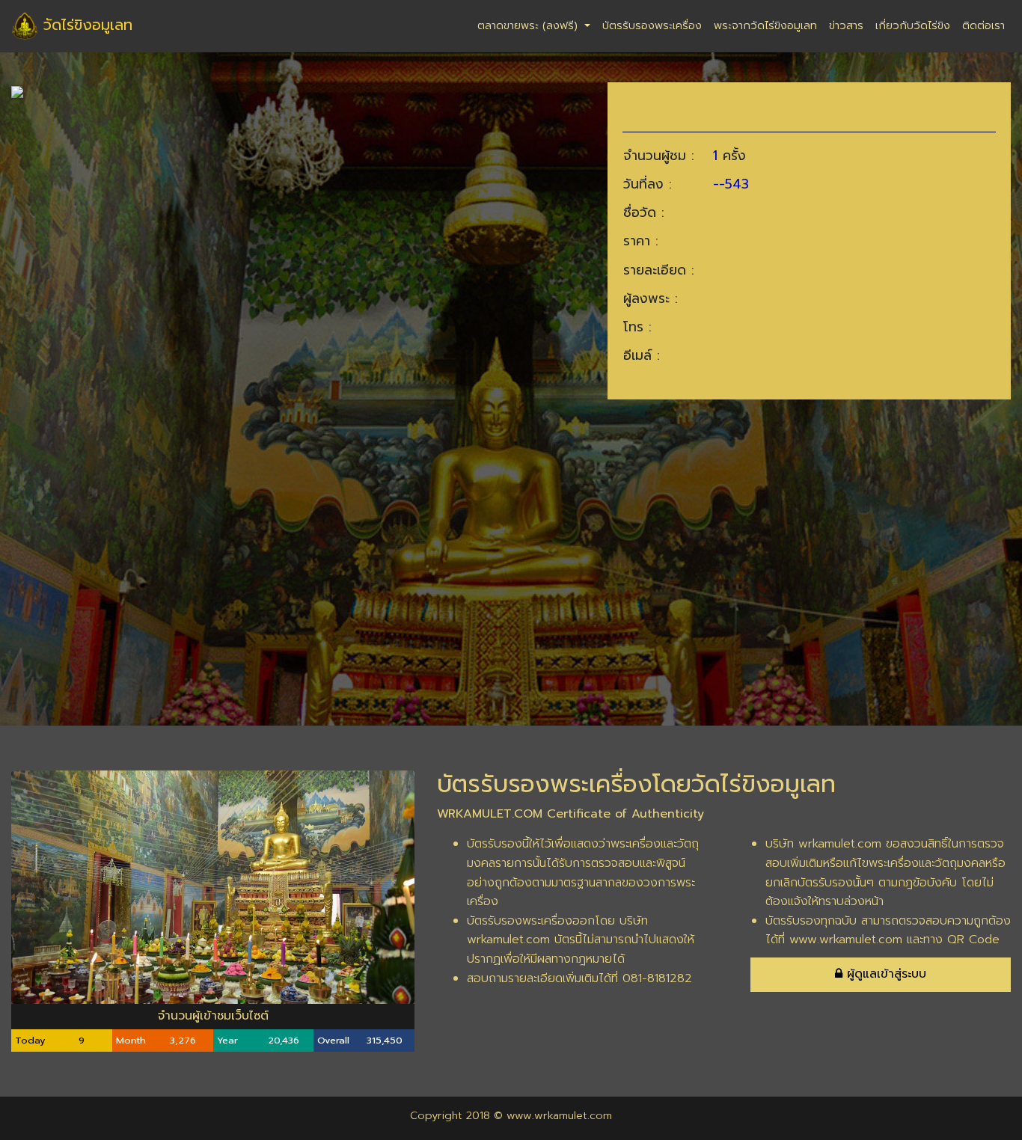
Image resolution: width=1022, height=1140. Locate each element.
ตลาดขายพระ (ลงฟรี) (529, 25)
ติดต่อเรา (983, 25)
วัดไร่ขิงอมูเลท (85, 24)
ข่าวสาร (846, 25)
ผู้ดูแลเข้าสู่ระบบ (884, 974)
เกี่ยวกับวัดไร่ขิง (912, 25)
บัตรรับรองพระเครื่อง (652, 25)
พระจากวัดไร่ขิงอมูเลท (765, 25)
